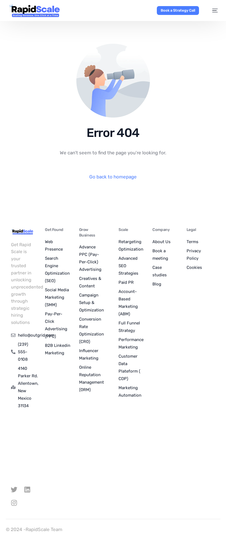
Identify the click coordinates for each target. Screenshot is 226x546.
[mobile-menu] (211, 10)
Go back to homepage (113, 177)
